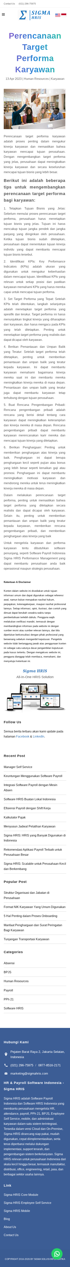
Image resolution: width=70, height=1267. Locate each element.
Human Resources (36, 78)
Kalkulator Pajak (15, 817)
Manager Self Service (18, 767)
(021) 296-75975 (27, 3)
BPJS (7, 972)
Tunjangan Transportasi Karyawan (26, 939)
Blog (7, 1219)
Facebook (22, 736)
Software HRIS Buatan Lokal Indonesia (30, 799)
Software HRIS (14, 1008)
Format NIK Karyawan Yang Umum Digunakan (35, 907)
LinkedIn (38, 736)
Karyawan (57, 78)
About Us (10, 1227)
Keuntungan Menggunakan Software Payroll (33, 776)
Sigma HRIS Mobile (17, 1210)
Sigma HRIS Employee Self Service (27, 1202)
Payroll (8, 990)
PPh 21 (9, 999)
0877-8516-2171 (49, 1065)
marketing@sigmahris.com (29, 1073)
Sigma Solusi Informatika (49, 1259)
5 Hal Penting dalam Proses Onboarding (30, 916)
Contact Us (9, 3)
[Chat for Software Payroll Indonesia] (57, 1254)
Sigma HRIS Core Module (21, 1194)
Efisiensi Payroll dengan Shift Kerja (27, 808)
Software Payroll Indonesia (47, 553)
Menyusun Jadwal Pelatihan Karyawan (29, 826)
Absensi (9, 963)
